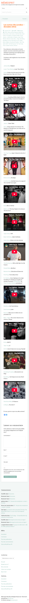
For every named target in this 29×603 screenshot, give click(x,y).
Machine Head (10, 38)
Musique (21, 30)
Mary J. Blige (16, 38)
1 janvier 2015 (7, 30)
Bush (7, 34)
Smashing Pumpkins (14, 42)
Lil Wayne (15, 37)
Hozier (21, 35)
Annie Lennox (11, 32)
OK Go (9, 40)
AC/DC (5, 32)
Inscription (3, 534)
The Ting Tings (19, 43)
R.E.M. (17, 40)
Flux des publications (6, 539)
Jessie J (5, 37)
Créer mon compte (6, 569)
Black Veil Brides (8, 237)
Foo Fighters (9, 35)
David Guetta (7, 309)
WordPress (10, 598)
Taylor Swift (5, 43)
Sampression (14, 600)
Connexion (4, 536)
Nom (5, 450)
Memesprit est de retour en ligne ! (17, 519)
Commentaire (7, 435)
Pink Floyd (13, 40)
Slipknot (8, 42)
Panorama (11, 493)
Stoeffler (15, 30)
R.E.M (5, 342)
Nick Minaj (22, 38)
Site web (6, 462)
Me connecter (4, 567)
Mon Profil (3, 572)
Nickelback (5, 40)
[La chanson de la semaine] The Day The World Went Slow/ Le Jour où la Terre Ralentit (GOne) (14, 511)
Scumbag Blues (17, 281)
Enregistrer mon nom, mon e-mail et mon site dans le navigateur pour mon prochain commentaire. (14, 471)
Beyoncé (16, 32)
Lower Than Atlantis (9, 69)
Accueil (3, 562)
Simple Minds (7, 268)
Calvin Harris (12, 34)
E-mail (5, 456)
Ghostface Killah (16, 35)
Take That (22, 42)
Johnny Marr (10, 37)
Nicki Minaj (6, 377)
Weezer (15, 45)
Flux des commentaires (7, 541)
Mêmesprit (8, 2)
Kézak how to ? (5, 564)
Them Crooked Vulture (9, 283)
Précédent (4, 18)
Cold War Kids (18, 34)
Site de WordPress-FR (6, 544)
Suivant (25, 18)
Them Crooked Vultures (8, 45)
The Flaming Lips (12, 43)
